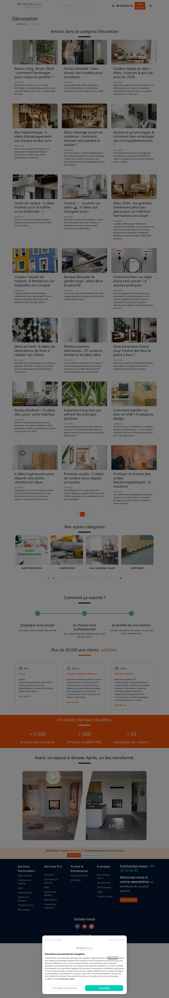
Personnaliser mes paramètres (65, 988)
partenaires (112, 958)
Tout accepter (104, 988)
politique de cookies (67, 979)
